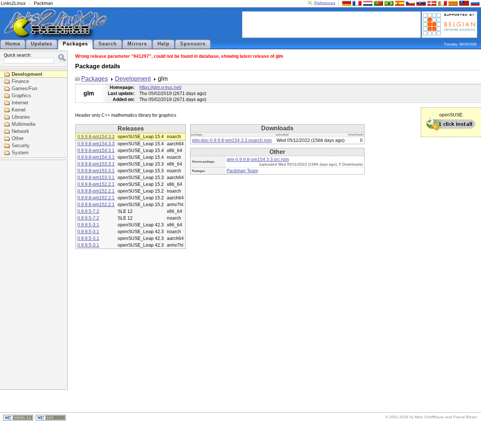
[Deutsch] (345, 3)
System (20, 152)
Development (27, 74)
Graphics (21, 95)
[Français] (356, 3)
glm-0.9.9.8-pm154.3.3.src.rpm (258, 159)
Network (20, 131)
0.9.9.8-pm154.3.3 (96, 136)
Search (107, 44)
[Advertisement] (331, 24)
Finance (20, 81)
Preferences (324, 3)
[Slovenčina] (420, 3)
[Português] (377, 3)
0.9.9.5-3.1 (88, 225)
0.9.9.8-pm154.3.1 (96, 150)
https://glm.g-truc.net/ (160, 87)
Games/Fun (24, 88)
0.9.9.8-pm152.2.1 (96, 184)
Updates (41, 44)
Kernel (19, 110)
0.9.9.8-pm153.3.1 (96, 164)
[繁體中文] (463, 3)
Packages (75, 44)
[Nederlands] (367, 3)
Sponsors (193, 44)
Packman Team (242, 170)
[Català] (452, 3)
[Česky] (409, 3)
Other (18, 138)
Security (21, 145)
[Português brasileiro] (388, 3)
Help (163, 44)
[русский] (474, 3)
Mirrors (137, 44)
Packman (43, 3)
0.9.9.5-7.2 (88, 211)
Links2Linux (13, 3)
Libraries (21, 117)
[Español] (398, 3)
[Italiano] (441, 3)
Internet (20, 103)
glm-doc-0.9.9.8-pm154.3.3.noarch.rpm (232, 140)
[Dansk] (431, 3)
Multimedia (23, 124)
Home (12, 44)
